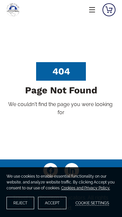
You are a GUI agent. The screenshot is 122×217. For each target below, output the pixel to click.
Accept (52, 203)
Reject (20, 203)
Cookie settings (92, 203)
